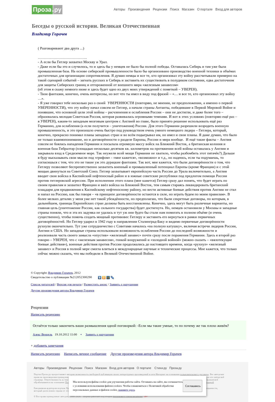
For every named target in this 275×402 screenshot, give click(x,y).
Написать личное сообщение (85, 354)
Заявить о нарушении (124, 284)
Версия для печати (69, 284)
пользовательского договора (194, 374)
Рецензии (160, 9)
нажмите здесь (126, 390)
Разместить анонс (95, 284)
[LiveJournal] (112, 277)
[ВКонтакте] (100, 277)
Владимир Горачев (49, 34)
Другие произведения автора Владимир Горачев (62, 290)
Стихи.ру (160, 368)
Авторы (119, 9)
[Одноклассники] (104, 277)
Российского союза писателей (128, 396)
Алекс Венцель (42, 334)
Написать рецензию (45, 314)
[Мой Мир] (108, 277)
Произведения (139, 9)
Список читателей (43, 284)
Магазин (188, 9)
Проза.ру (175, 368)
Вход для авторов (228, 9)
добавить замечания (48, 346)
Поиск (174, 9)
